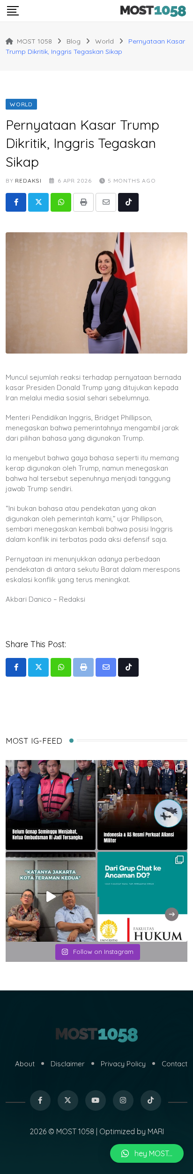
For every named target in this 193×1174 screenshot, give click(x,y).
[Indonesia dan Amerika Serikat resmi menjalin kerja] (142, 805)
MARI (156, 1131)
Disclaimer (68, 1063)
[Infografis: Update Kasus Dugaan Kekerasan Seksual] (142, 897)
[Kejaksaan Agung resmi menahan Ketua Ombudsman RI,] (51, 805)
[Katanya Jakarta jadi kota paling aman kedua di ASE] (51, 897)
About (25, 1063)
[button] (147, 1153)
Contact (174, 1063)
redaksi (28, 180)
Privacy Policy (123, 1063)
